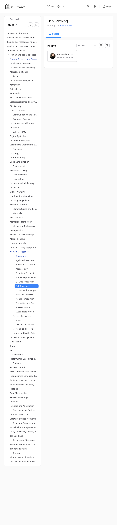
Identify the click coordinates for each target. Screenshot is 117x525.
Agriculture (65, 25)
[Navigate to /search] (88, 6)
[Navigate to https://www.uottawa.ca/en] (15, 6)
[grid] (78, 57)
